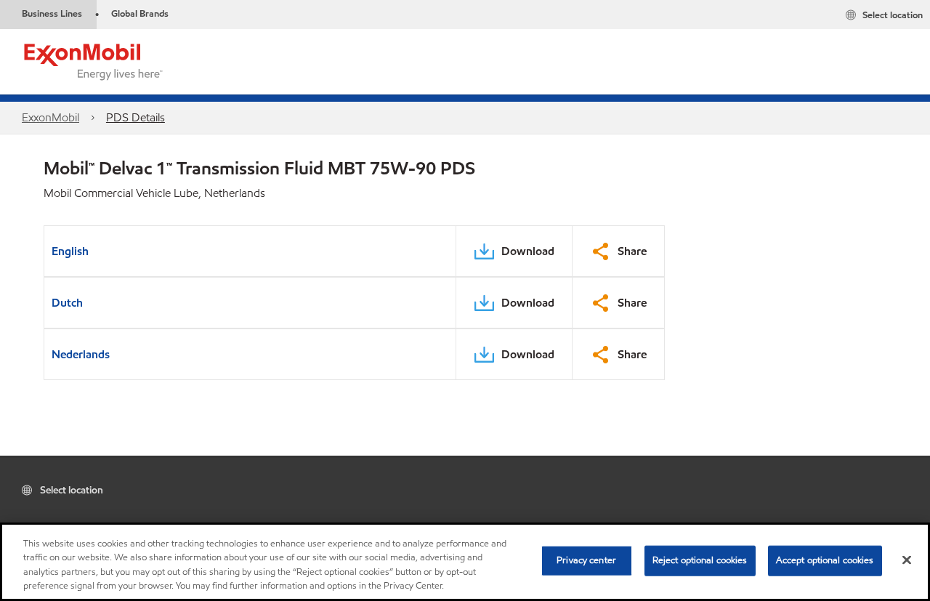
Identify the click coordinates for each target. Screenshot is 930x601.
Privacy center (586, 560)
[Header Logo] (94, 60)
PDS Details (135, 117)
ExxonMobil (50, 117)
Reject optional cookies (700, 560)
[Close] (907, 560)
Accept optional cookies (825, 560)
